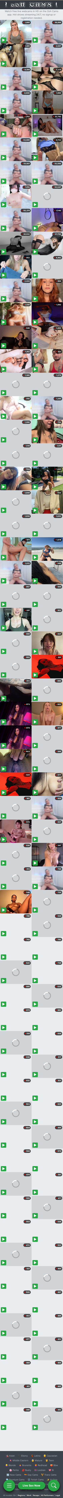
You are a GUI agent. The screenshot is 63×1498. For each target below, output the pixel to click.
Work (29, 1495)
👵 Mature (36, 1460)
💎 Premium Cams (15, 1479)
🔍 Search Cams (48, 1489)
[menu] (9, 1485)
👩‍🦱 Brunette (25, 1465)
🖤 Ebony (23, 1455)
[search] (54, 1485)
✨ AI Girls (52, 1479)
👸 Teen (49, 1460)
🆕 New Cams (14, 1474)
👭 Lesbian (40, 1470)
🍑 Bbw (54, 1465)
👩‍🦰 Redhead (40, 1465)
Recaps (36, 1495)
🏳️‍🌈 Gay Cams (31, 1474)
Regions (21, 1495)
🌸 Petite (14, 1470)
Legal (57, 1495)
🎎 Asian (10, 1455)
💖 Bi (51, 1470)
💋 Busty (26, 1470)
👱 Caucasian (50, 1455)
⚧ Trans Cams (48, 1474)
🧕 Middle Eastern (18, 1460)
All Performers (47, 1495)
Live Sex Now (31, 1485)
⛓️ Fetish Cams (36, 1479)
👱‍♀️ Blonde (10, 1465)
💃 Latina (35, 1455)
